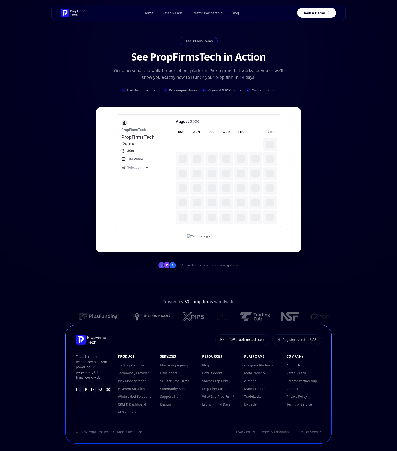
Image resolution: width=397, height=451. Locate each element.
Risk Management (132, 381)
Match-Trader (254, 388)
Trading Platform (131, 365)
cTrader (250, 381)
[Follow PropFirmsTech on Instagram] (78, 389)
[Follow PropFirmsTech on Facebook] (85, 389)
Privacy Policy (296, 396)
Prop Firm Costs (214, 388)
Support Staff (170, 396)
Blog (235, 13)
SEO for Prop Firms (174, 381)
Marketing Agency (174, 365)
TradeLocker (253, 396)
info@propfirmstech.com (246, 339)
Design (165, 404)
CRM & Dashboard (132, 404)
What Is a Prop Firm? (218, 396)
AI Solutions (127, 412)
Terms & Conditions (275, 432)
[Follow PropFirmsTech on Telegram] (100, 389)
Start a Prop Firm (215, 381)
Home (148, 13)
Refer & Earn (172, 13)
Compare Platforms (259, 365)
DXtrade (250, 404)
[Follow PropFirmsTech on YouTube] (93, 389)
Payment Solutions (132, 388)
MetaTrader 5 (254, 373)
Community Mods (173, 388)
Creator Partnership (206, 13)
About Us (293, 365)
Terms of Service (299, 404)
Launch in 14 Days (216, 404)
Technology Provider (133, 373)
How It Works (212, 373)
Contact (292, 388)
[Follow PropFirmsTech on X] (108, 389)
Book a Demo (314, 13)
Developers (168, 373)
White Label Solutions (134, 396)
